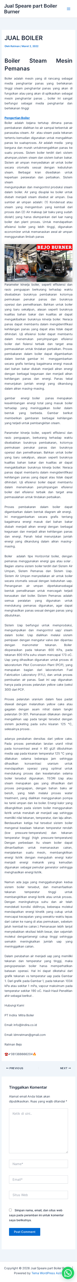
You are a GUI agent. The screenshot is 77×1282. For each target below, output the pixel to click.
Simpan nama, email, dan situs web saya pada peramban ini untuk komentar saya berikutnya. (36, 1215)
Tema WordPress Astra (47, 1273)
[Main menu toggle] (68, 9)
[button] (68, 1273)
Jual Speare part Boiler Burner (30, 9)
